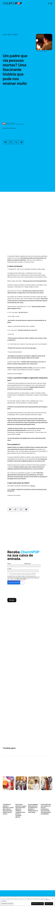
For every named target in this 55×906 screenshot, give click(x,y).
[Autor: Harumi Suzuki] (30, 788)
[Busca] (49, 3)
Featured (9, 34)
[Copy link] (21, 142)
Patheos (32, 485)
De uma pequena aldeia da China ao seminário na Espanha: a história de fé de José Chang (33, 808)
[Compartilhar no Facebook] (5, 142)
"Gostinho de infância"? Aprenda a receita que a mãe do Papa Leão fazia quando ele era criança (8, 809)
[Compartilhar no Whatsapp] (10, 142)
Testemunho (15, 34)
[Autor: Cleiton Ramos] (18, 788)
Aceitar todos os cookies (37, 903)
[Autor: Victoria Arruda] (5, 788)
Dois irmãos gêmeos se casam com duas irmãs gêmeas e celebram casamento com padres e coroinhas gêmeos (20, 811)
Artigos (4, 34)
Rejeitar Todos (49, 903)
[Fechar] (52, 898)
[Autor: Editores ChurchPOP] (4, 123)
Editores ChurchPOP (10, 123)
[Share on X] (16, 142)
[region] (27, 901)
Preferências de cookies (7, 903)
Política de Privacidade (21, 579)
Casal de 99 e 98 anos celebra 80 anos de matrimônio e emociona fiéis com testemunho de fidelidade (46, 809)
